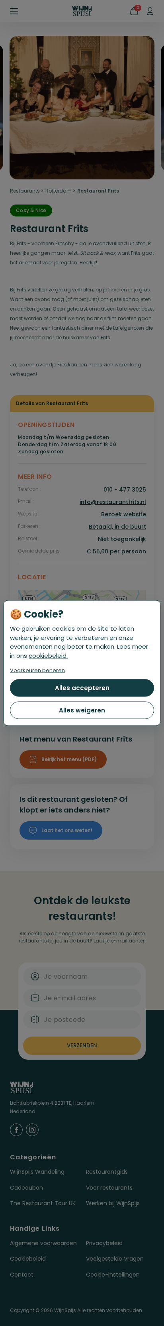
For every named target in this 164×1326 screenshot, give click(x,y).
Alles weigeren (82, 710)
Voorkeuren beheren (37, 670)
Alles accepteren (82, 688)
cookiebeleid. (48, 655)
